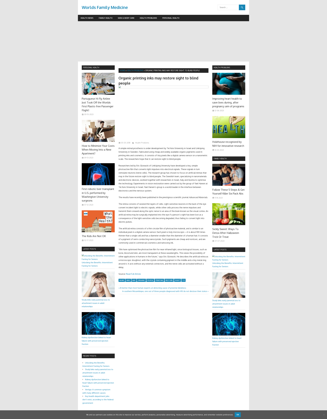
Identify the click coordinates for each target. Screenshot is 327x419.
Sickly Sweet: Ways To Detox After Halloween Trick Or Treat (225, 232)
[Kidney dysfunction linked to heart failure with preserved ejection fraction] (98, 334)
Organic (141, 280)
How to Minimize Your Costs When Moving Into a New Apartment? (98, 149)
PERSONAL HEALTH (91, 67)
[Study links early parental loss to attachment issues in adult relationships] (98, 296)
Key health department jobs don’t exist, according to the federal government (98, 399)
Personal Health (170, 18)
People (150, 280)
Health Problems (148, 18)
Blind (121, 280)
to (183, 280)
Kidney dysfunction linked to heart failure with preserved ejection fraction (96, 340)
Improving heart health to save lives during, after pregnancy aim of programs (228, 102)
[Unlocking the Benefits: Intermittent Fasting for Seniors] (98, 259)
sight (177, 280)
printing (159, 280)
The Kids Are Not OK (94, 236)
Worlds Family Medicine (105, 7)
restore (169, 280)
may (134, 280)
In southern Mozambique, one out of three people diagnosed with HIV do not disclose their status (164, 291)
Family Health (105, 18)
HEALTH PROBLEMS (222, 67)
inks (128, 280)
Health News (87, 18)
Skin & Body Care (126, 18)
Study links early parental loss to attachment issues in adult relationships (96, 303)
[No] (324, 414)
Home (122, 70)
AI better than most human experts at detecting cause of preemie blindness (153, 288)
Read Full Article (133, 274)
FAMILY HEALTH (220, 158)
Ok (237, 415)
